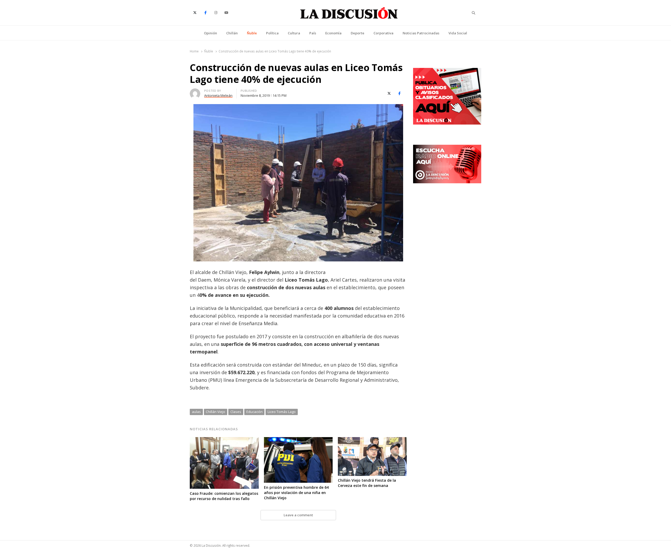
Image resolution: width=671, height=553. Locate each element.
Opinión (210, 33)
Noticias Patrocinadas (421, 33)
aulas (196, 411)
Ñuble (252, 33)
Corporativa (383, 33)
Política (272, 33)
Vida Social (457, 33)
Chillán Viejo (215, 411)
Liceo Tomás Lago (282, 411)
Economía (333, 33)
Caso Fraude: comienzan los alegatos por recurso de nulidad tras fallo (224, 496)
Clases (235, 411)
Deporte (357, 33)
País (312, 33)
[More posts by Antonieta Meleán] (195, 91)
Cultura (294, 33)
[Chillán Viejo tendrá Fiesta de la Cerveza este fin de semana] (372, 440)
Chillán (232, 33)
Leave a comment (298, 515)
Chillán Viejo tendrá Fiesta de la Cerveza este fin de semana (367, 483)
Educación (254, 411)
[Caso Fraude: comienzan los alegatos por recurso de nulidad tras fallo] (224, 440)
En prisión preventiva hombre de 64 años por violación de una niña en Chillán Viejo (296, 492)
